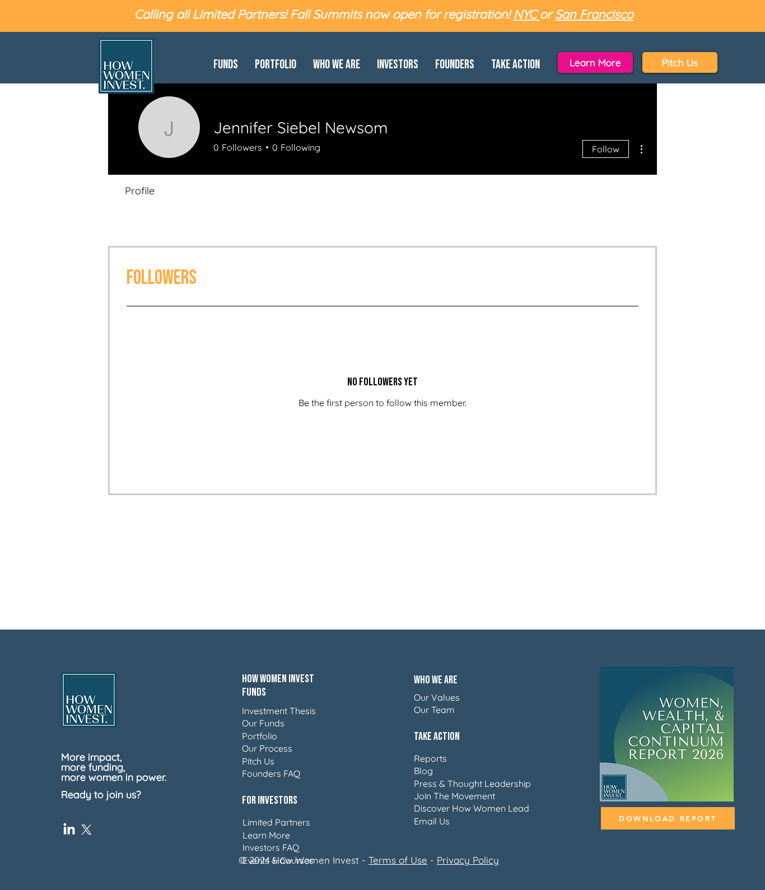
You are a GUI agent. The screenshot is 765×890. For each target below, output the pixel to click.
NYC (527, 14)
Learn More (266, 835)
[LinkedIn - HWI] (69, 830)
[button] (225, 63)
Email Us (432, 821)
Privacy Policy (468, 860)
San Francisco (594, 14)
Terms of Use (397, 860)
